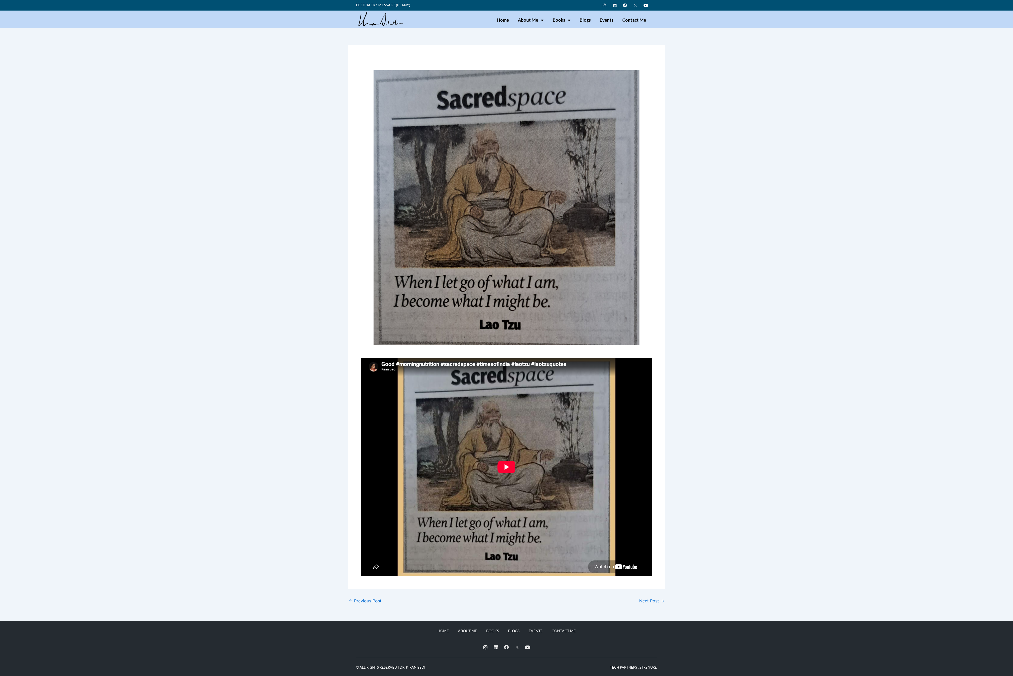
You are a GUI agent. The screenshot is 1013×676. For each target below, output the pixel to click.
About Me (528, 20)
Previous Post (365, 601)
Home (503, 20)
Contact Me (634, 20)
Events (606, 20)
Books (559, 20)
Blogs (585, 20)
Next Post (651, 601)
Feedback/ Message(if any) (383, 5)
